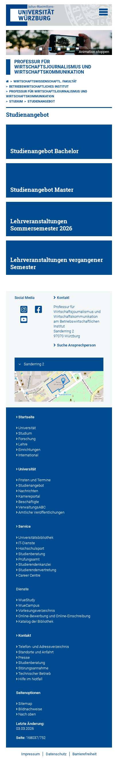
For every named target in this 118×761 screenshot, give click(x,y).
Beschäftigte (28, 502)
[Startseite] (7, 81)
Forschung (27, 439)
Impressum (30, 754)
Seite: (20, 738)
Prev (16, 42)
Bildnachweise (30, 709)
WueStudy (26, 600)
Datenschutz (56, 754)
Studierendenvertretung (37, 570)
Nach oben (27, 714)
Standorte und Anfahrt (36, 652)
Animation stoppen (94, 52)
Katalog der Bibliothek (35, 621)
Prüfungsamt (29, 559)
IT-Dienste (26, 543)
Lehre (22, 444)
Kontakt (63, 298)
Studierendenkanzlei (34, 564)
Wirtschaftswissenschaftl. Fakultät (45, 81)
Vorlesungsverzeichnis (36, 610)
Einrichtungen (29, 449)
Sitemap (25, 703)
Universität (27, 428)
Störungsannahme (33, 668)
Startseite (26, 417)
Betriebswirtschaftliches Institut (39, 86)
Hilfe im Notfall (30, 679)
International (28, 455)
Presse (24, 657)
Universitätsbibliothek (35, 537)
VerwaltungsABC (32, 507)
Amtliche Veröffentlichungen (41, 512)
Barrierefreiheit (84, 754)
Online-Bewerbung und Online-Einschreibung (54, 616)
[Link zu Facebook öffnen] (36, 310)
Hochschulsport (31, 548)
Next (102, 42)
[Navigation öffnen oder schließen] (103, 12)
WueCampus (29, 605)
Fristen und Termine (34, 480)
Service (24, 526)
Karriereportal (29, 496)
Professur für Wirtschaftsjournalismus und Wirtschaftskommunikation (52, 67)
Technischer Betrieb (34, 673)
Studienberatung (31, 554)
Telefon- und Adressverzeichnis (43, 646)
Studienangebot (41, 101)
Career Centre (29, 575)
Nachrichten (28, 491)
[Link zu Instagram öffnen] (21, 310)
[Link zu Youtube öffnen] (21, 320)
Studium (16, 101)
